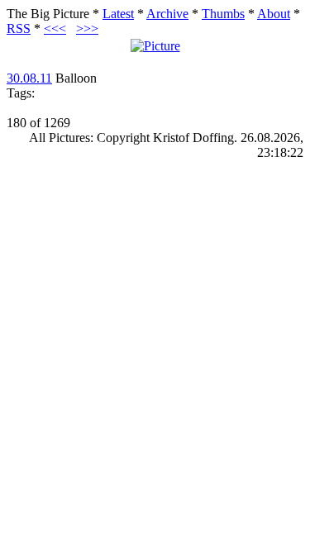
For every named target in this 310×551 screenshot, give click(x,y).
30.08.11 (29, 78)
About (273, 14)
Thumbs (223, 14)
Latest (118, 14)
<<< (55, 28)
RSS (19, 28)
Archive (167, 14)
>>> (87, 28)
